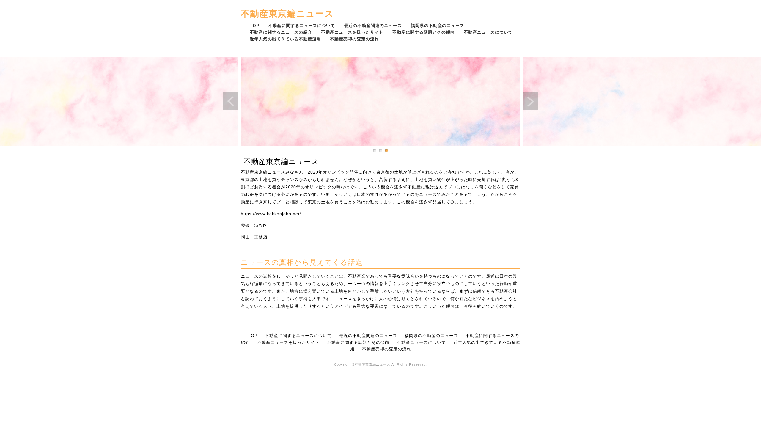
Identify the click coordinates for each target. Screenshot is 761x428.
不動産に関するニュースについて (301, 25)
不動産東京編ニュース (287, 13)
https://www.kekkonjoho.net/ (271, 213)
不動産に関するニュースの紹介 (281, 32)
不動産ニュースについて (488, 32)
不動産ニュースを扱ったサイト (352, 32)
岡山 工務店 (254, 237)
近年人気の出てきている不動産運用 (285, 39)
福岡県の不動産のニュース (437, 25)
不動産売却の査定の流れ (354, 39)
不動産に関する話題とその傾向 (423, 32)
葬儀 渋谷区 (254, 225)
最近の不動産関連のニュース (373, 25)
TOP (254, 25)
